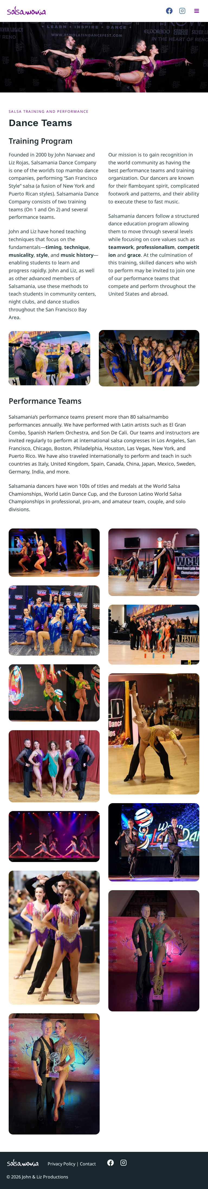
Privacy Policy (61, 1164)
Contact (88, 1164)
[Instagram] (182, 10)
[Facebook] (169, 10)
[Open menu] (196, 11)
